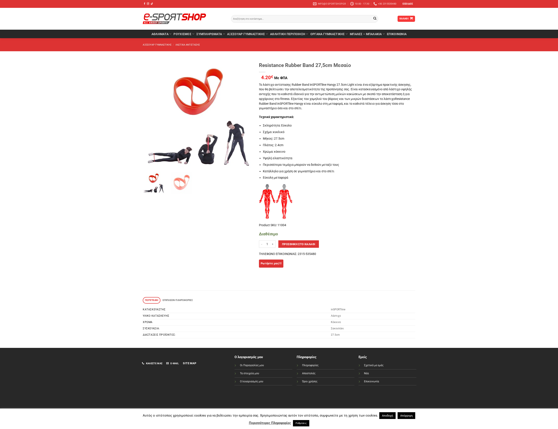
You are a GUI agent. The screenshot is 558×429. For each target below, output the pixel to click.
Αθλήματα (159, 34)
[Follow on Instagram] (148, 4)
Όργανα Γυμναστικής (327, 34)
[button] (408, 4)
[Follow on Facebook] (144, 4)
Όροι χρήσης (309, 381)
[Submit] (375, 19)
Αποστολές (308, 373)
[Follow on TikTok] (152, 4)
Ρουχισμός (182, 34)
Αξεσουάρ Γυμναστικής (246, 34)
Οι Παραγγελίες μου (252, 365)
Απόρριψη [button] (406, 415)
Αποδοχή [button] (387, 415)
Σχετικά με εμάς (373, 365)
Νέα (366, 373)
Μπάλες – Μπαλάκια (366, 34)
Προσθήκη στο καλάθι (298, 244)
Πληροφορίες (310, 365)
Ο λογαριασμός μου (251, 381)
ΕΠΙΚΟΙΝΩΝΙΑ (397, 34)
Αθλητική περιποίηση (287, 34)
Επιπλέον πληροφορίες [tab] (177, 300)
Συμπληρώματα (209, 34)
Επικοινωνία (371, 381)
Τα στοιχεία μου (249, 373)
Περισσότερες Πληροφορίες (270, 423)
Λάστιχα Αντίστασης (187, 44)
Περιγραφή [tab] (151, 300)
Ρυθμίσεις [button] (301, 423)
